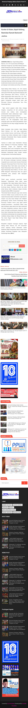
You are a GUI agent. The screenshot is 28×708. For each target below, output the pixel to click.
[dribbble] (15, 5)
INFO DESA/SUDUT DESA (9, 509)
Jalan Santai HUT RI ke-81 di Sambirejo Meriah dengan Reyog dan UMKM (16, 595)
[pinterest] (9, 5)
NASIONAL (5, 507)
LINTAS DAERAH (18, 504)
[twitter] (7, 5)
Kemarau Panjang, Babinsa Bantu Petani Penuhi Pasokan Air (17, 534)
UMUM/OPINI (17, 512)
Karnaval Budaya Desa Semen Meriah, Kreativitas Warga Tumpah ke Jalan (17, 406)
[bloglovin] (12, 5)
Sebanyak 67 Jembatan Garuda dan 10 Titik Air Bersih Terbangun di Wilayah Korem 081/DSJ (17, 430)
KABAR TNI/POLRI (7, 504)
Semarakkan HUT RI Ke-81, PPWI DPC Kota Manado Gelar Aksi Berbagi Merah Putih (17, 589)
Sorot (11, 507)
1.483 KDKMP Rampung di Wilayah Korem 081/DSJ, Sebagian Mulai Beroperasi (17, 424)
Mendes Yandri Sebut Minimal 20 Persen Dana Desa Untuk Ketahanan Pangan (13, 288)
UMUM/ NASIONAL (7, 512)
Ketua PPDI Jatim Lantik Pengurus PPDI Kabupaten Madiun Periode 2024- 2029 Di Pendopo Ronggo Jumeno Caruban (13, 318)
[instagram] (24, 5)
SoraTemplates (10, 703)
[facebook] (4, 5)
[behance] (21, 5)
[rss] (18, 5)
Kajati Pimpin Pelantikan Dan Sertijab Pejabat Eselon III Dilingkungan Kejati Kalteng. (14, 331)
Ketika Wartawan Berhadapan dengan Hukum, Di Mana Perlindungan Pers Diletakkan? (16, 412)
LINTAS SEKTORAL (5, 40)
